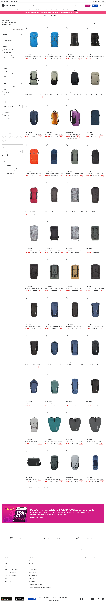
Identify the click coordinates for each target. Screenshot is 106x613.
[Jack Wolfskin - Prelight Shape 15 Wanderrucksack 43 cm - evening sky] (34, 386)
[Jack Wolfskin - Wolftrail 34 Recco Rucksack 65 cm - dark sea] (54, 156)
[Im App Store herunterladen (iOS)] (19, 599)
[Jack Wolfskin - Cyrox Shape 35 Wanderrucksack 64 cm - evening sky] (75, 386)
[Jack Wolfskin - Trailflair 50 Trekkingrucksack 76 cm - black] (75, 39)
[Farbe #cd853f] (13, 129)
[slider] (2, 155)
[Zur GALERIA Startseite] (9, 5)
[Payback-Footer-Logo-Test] (31, 599)
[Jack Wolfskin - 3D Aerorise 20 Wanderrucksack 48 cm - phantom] (54, 233)
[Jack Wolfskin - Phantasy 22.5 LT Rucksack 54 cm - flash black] (75, 156)
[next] (69, 495)
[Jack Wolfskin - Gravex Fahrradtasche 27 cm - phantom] (34, 462)
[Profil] (100, 5)
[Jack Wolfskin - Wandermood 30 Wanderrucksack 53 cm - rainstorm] (54, 462)
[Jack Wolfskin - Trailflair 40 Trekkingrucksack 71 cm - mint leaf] (34, 78)
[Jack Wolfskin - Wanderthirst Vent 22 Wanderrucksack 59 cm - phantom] (95, 233)
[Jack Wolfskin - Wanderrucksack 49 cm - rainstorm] (34, 424)
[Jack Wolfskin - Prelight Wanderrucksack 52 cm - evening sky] (54, 348)
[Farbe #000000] (3, 129)
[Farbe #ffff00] (6, 137)
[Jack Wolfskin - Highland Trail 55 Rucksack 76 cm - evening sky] (95, 462)
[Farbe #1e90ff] (21, 129)
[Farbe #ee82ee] (21, 133)
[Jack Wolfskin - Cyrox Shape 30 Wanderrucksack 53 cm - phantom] (95, 386)
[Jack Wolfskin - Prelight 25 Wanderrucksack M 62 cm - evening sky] (75, 348)
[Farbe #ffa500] (6, 133)
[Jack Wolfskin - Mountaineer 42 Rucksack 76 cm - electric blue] (34, 39)
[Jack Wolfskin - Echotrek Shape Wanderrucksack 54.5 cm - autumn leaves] (54, 117)
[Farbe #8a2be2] (17, 133)
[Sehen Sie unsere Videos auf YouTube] (92, 599)
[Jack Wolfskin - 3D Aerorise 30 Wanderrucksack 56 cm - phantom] (95, 195)
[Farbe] (10, 137)
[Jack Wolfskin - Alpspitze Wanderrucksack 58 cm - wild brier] (34, 156)
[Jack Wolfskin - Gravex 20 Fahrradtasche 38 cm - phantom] (54, 424)
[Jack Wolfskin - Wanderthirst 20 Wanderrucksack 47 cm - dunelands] (54, 271)
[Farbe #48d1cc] (13, 133)
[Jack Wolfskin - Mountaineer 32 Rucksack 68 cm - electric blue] (54, 39)
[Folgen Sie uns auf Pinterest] (103, 599)
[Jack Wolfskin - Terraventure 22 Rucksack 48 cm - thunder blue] (95, 117)
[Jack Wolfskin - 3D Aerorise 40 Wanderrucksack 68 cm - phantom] (54, 195)
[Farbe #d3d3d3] (6, 129)
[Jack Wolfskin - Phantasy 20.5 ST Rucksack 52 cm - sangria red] (34, 195)
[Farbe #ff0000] (3, 133)
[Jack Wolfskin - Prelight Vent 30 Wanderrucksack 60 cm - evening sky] (54, 309)
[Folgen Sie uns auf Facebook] (81, 599)
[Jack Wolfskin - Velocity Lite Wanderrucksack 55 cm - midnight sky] (34, 117)
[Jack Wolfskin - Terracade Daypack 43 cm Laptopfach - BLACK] (95, 78)
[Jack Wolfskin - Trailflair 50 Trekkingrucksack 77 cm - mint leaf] (54, 78)
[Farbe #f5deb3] (10, 129)
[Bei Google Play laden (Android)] (6, 599)
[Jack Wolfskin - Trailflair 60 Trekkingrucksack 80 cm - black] (95, 39)
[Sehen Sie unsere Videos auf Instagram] (87, 599)
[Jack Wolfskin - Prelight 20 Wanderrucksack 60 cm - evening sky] (95, 309)
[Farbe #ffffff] (10, 133)
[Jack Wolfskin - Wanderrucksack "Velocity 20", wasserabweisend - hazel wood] (75, 78)
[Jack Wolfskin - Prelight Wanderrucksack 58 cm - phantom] (34, 309)
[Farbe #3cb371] (17, 129)
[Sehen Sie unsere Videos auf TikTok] (97, 599)
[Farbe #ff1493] (3, 137)
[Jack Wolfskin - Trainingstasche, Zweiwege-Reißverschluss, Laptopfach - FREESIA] (75, 117)
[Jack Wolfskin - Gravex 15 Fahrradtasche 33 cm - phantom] (95, 424)
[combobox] (96, 23)
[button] (10, 1)
